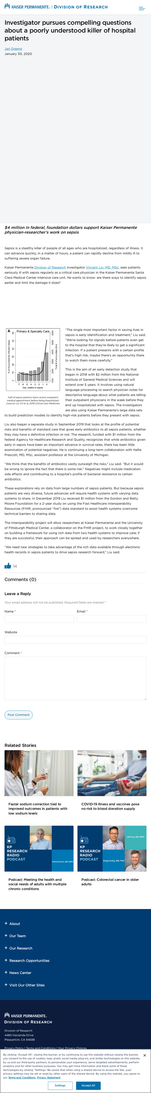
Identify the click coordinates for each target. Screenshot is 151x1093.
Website (11, 632)
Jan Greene (13, 48)
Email (82, 611)
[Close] (144, 1055)
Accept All (88, 1085)
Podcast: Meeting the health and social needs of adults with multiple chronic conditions (37, 884)
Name (10, 611)
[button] (142, 7)
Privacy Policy (14, 1048)
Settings (60, 1085)
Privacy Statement (48, 1078)
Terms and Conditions (41, 1048)
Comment (13, 653)
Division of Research (50, 267)
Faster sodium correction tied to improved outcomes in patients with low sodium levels (37, 809)
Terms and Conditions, (22, 1078)
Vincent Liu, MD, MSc (102, 267)
